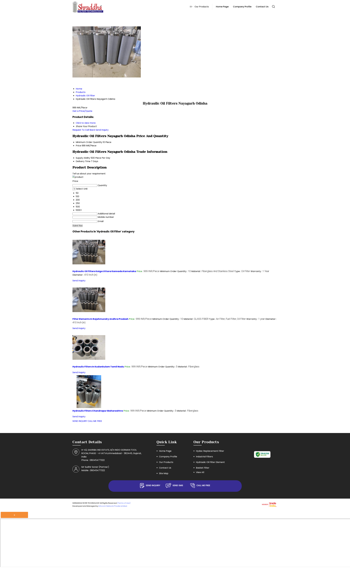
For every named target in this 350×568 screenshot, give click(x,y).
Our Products (202, 6)
